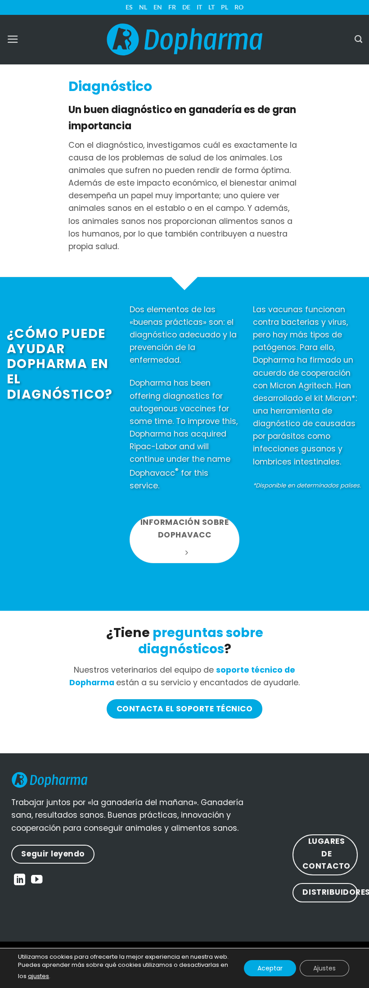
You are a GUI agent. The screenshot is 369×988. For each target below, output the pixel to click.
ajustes (38, 976)
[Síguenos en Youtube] (36, 880)
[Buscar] (358, 39)
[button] (13, 39)
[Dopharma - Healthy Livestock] (184, 39)
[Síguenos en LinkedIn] (19, 880)
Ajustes (324, 968)
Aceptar (270, 968)
